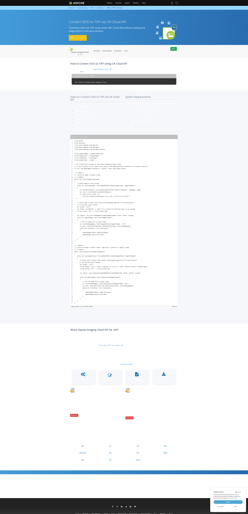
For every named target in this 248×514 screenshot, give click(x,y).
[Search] (176, 3)
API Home (97, 51)
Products (109, 3)
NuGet (82, 71)
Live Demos (118, 51)
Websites (136, 3)
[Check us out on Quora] (130, 506)
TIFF (137, 453)
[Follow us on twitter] (117, 506)
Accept (228, 502)
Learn (126, 51)
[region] (124, 222)
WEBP (165, 453)
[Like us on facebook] (113, 506)
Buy (173, 49)
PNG (82, 460)
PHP (122, 345)
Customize (220, 506)
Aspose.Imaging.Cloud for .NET (102, 69)
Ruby (105, 345)
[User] (172, 3)
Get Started (78, 37)
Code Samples (107, 51)
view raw (174, 306)
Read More (74, 415)
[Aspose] (77, 2)
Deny (235, 506)
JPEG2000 (82, 453)
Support (127, 3)
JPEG (165, 446)
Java (112, 345)
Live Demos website (126, 364)
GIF (110, 446)
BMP (82, 446)
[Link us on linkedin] (122, 506)
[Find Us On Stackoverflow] (126, 506)
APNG (138, 460)
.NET (109, 345)
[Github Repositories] (135, 506)
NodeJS (117, 345)
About (144, 3)
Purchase (118, 3)
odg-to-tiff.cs (75, 306)
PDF (110, 460)
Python (101, 345)
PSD (110, 453)
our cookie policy (232, 498)
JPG (137, 446)
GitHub (91, 306)
